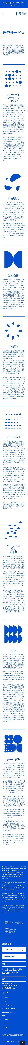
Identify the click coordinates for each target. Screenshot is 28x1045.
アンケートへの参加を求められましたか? (13, 969)
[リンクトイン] (7, 993)
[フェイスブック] (3, 993)
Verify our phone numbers (12, 970)
